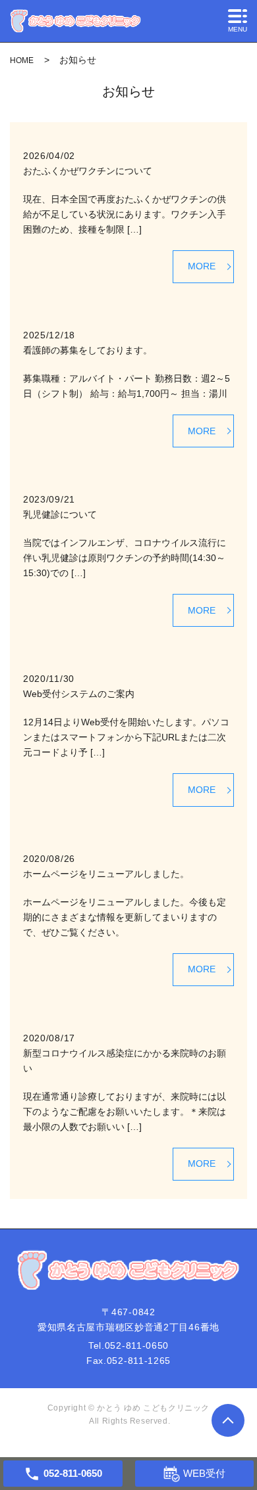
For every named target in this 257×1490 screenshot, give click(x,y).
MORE (201, 266)
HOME (22, 60)
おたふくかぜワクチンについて (87, 171)
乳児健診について (60, 514)
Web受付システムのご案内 (78, 694)
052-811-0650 (137, 1345)
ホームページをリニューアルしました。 (106, 874)
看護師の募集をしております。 (87, 350)
